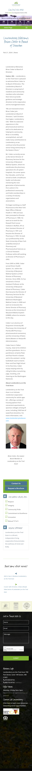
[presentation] (13, 649)
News (16, 52)
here (10, 13)
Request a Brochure (16, 488)
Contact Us (16, 483)
